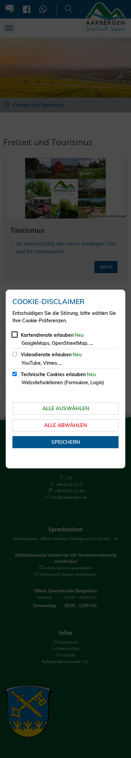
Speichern (65, 442)
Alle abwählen (65, 425)
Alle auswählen (65, 408)
